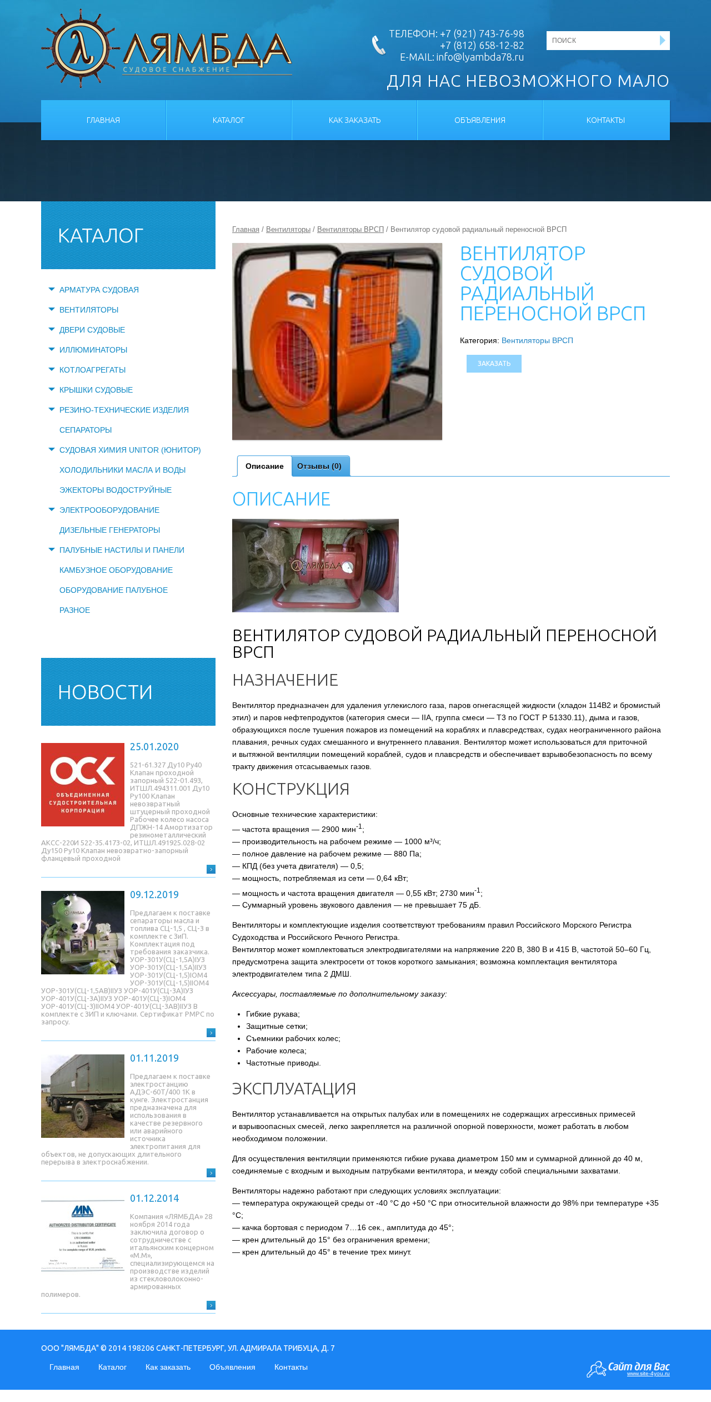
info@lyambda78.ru (480, 56)
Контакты (606, 120)
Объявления (479, 120)
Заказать (494, 363)
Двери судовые (92, 329)
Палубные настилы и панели (121, 550)
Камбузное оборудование (116, 570)
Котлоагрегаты (92, 369)
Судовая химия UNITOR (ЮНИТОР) (130, 449)
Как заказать (354, 120)
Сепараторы (85, 429)
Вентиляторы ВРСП (350, 229)
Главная (103, 120)
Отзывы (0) (319, 466)
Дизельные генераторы (109, 530)
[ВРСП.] (337, 341)
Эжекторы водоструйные (115, 490)
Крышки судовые (96, 389)
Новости (105, 691)
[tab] (264, 466)
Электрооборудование (109, 510)
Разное (74, 610)
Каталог (229, 120)
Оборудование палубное (113, 590)
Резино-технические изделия (124, 409)
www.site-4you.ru (648, 1373)
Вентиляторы (88, 309)
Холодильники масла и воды (122, 469)
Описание (265, 466)
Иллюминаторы (93, 349)
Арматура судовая (99, 289)
